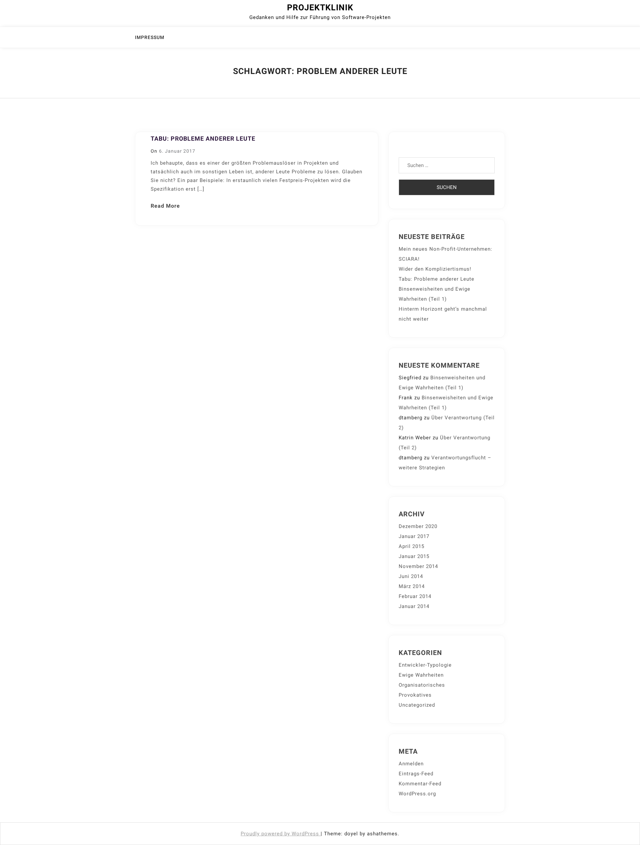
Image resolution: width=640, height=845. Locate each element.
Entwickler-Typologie (425, 665)
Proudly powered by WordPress (281, 834)
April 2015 (411, 546)
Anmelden (411, 764)
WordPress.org (417, 794)
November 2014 (418, 566)
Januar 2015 (414, 556)
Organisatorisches (422, 685)
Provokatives (415, 695)
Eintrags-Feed (416, 774)
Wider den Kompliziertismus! (435, 269)
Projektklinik (320, 7)
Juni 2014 (411, 576)
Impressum (149, 37)
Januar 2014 (414, 606)
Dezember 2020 (418, 526)
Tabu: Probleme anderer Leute (203, 138)
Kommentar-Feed (420, 784)
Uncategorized (417, 705)
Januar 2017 (414, 536)
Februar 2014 (415, 596)
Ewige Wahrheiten (421, 675)
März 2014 (412, 586)
